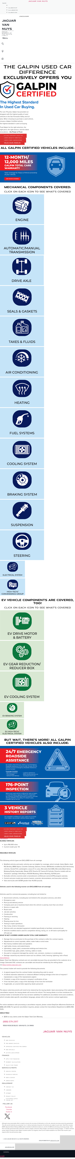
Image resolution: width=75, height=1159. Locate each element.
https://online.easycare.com (11, 965)
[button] (5, 38)
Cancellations (4, 958)
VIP (2, 1156)
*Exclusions (4, 838)
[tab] (37, 838)
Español (4, 3)
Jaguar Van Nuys (38, 1)
